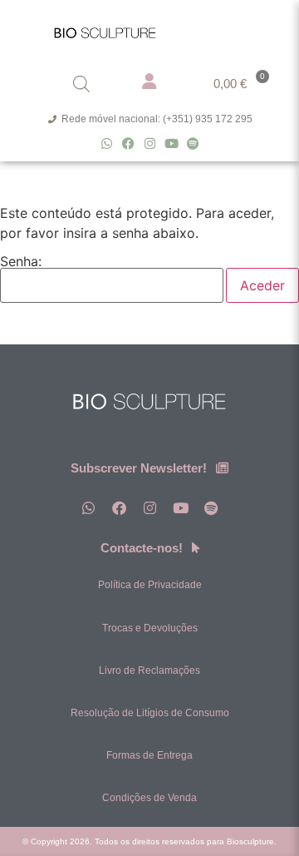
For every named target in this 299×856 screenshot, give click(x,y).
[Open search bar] (81, 84)
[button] (255, 28)
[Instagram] (150, 143)
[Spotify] (193, 143)
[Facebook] (128, 143)
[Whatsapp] (106, 143)
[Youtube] (171, 143)
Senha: (21, 262)
